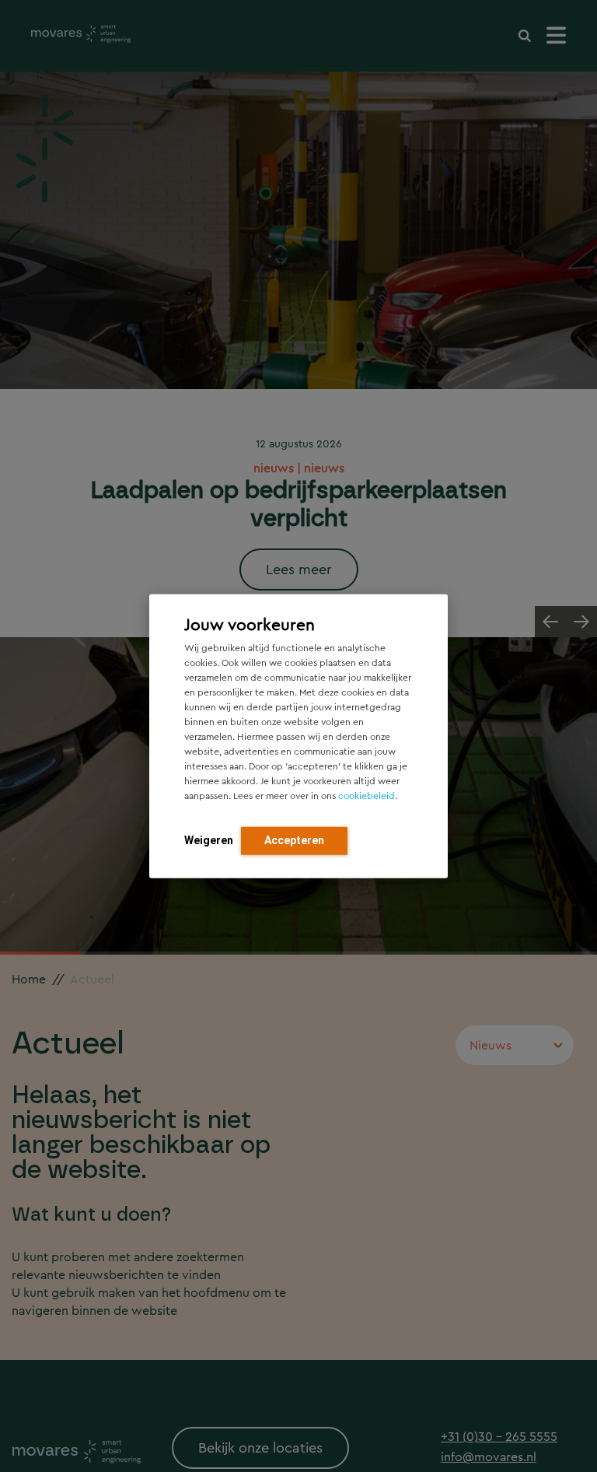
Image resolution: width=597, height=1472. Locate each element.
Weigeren (208, 839)
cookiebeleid (366, 795)
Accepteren (294, 839)
